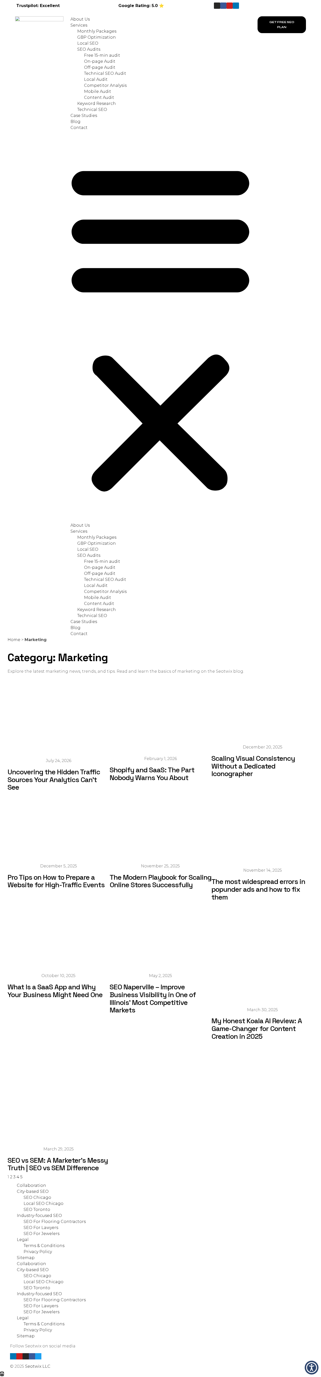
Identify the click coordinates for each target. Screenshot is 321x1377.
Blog (75, 121)
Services (78, 25)
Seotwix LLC (37, 1366)
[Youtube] (229, 6)
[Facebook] (32, 1356)
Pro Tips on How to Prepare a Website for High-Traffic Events (56, 881)
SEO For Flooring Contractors (55, 1221)
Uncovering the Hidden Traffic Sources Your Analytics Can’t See (54, 779)
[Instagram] (217, 6)
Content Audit (99, 97)
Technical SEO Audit (105, 73)
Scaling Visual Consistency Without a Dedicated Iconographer (253, 766)
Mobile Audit (97, 91)
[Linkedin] (236, 6)
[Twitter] (38, 1356)
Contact (79, 127)
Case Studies (83, 115)
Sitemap (26, 1257)
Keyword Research (96, 103)
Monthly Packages (96, 31)
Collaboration (31, 1185)
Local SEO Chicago (43, 1203)
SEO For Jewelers (41, 1233)
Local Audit (96, 79)
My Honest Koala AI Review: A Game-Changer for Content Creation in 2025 (256, 1028)
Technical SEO (92, 109)
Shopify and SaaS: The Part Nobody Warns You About (152, 773)
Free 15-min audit (102, 55)
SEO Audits (88, 49)
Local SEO (87, 43)
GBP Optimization (96, 37)
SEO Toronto (37, 1209)
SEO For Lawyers (41, 1227)
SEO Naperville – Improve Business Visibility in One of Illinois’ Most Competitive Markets (153, 998)
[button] (160, 326)
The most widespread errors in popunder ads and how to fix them (258, 889)
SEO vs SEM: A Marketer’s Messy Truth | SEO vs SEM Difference (58, 1164)
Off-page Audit (99, 67)
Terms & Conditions (44, 1245)
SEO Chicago (37, 1197)
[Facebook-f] (223, 6)
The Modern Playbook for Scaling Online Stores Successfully (160, 881)
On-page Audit (99, 61)
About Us (80, 19)
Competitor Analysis (105, 85)
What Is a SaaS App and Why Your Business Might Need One (55, 990)
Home (14, 639)
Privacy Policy (38, 1251)
